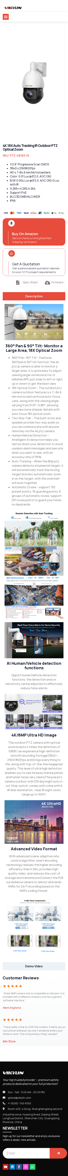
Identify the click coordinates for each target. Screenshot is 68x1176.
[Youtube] (6, 1167)
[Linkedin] (12, 1167)
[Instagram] (26, 1167)
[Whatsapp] (32, 1167)
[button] (6, 17)
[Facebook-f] (19, 1167)
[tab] (34, 296)
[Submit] (58, 1153)
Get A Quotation (26, 264)
